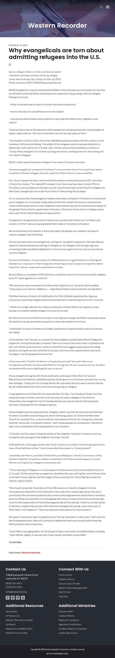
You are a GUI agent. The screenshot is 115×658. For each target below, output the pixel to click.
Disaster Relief (66, 611)
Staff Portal (64, 592)
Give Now (63, 596)
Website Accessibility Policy (19, 628)
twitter (13, 598)
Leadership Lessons (68, 633)
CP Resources (12, 616)
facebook (8, 598)
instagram (18, 598)
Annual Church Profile (69, 583)
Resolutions (11, 611)
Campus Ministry (67, 616)
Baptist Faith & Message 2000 (73, 588)
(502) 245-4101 (14, 586)
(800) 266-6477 (14, 583)
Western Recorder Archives (19, 620)
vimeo (23, 598)
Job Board (10, 624)
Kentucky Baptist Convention (17, 6)
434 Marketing (60, 654)
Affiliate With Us (67, 579)
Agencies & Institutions (70, 624)
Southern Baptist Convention (73, 628)
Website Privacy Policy (17, 633)
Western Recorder (31, 552)
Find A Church (65, 575)
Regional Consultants (69, 620)
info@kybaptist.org (16, 591)
